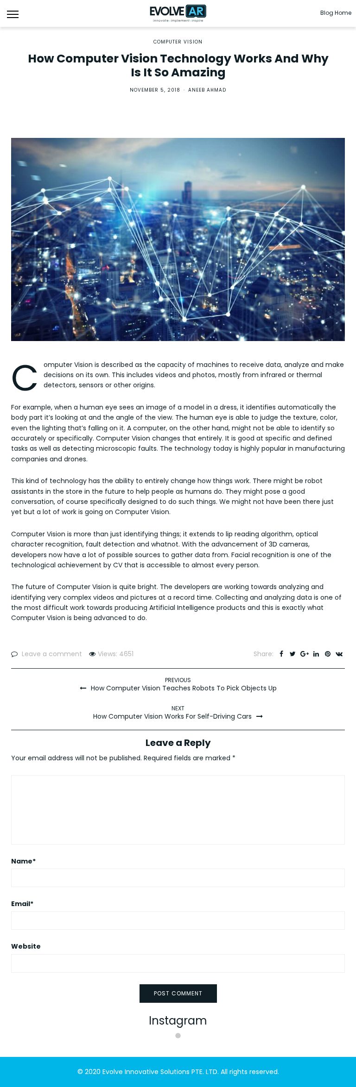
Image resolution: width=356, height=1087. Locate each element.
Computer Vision (178, 42)
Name (23, 861)
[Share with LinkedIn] (316, 653)
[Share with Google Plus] (304, 653)
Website (26, 946)
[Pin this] (327, 653)
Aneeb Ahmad (207, 90)
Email (22, 903)
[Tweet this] (293, 653)
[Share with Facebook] (281, 653)
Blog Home (335, 13)
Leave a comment (52, 653)
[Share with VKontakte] (339, 653)
